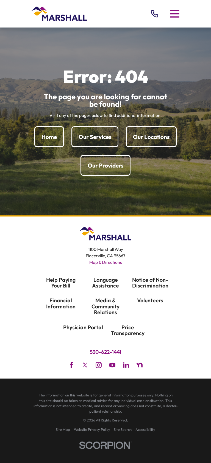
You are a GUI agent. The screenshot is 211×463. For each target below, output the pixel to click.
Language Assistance (105, 282)
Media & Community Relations (105, 306)
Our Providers (105, 165)
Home (49, 136)
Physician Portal (83, 327)
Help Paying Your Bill (61, 282)
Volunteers (150, 300)
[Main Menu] (174, 13)
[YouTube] (112, 365)
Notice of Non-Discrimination (150, 282)
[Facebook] (71, 365)
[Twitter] (85, 365)
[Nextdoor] (140, 365)
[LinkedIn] (126, 365)
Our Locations (151, 136)
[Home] (59, 14)
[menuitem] (63, 429)
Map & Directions (105, 262)
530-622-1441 (105, 352)
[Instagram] (99, 365)
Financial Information (61, 303)
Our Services (95, 136)
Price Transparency (128, 330)
